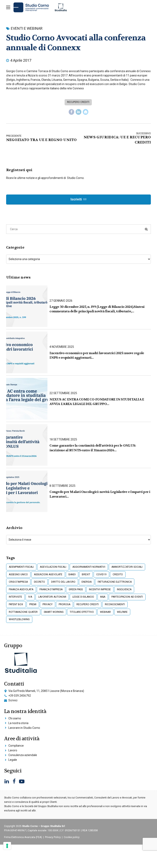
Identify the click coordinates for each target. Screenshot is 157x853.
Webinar (105, 612)
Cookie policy (72, 837)
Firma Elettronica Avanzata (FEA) (23, 837)
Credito (118, 574)
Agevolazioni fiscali (53, 566)
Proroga (64, 604)
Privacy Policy (53, 837)
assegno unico (18, 574)
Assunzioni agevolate (48, 574)
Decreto (39, 581)
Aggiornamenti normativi (88, 566)
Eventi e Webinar (27, 28)
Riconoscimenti (115, 604)
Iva (30, 596)
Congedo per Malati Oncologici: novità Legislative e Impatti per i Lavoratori (99, 494)
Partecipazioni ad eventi (127, 596)
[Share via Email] (86, 112)
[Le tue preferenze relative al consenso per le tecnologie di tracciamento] (7, 846)
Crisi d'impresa (18, 581)
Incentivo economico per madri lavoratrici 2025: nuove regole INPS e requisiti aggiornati (96, 355)
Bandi (72, 574)
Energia (87, 581)
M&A (102, 596)
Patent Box (16, 604)
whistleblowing (19, 619)
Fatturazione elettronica (115, 581)
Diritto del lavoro (63, 581)
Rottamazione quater (23, 612)
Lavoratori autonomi (52, 596)
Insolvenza (124, 589)
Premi (32, 604)
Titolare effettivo (82, 612)
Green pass (76, 589)
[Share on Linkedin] (78, 112)
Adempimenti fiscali (21, 566)
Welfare (122, 612)
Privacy (48, 604)
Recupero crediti (78, 102)
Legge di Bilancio (83, 596)
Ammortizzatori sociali (126, 566)
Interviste (15, 596)
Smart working (54, 612)
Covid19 (101, 574)
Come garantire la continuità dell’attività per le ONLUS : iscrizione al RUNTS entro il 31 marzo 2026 (92, 447)
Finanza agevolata (21, 589)
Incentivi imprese (100, 589)
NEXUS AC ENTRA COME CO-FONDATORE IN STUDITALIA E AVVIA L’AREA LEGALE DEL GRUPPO (96, 401)
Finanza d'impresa (51, 589)
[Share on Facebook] (71, 112)
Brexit (86, 574)
